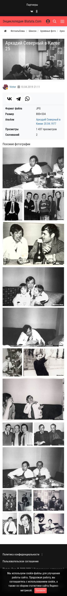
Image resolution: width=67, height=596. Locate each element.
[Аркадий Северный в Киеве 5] (33, 286)
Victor (12, 87)
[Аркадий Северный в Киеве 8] (43, 362)
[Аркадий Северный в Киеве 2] (13, 205)
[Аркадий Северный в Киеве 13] (9, 500)
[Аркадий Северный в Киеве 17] (25, 523)
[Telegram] (18, 99)
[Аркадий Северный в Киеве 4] (33, 244)
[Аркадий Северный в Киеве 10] (18, 434)
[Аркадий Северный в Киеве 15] (48, 500)
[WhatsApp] (27, 99)
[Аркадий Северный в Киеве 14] (25, 500)
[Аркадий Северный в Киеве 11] (49, 434)
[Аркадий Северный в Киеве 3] (44, 205)
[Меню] (62, 21)
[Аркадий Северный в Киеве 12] (33, 467)
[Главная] (5, 31)
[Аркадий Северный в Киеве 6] (33, 327)
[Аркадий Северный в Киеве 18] (49, 523)
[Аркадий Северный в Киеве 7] (12, 362)
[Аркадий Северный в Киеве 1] (33, 167)
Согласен (40, 590)
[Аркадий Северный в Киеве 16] (10, 523)
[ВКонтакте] (9, 99)
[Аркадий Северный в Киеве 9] (33, 399)
